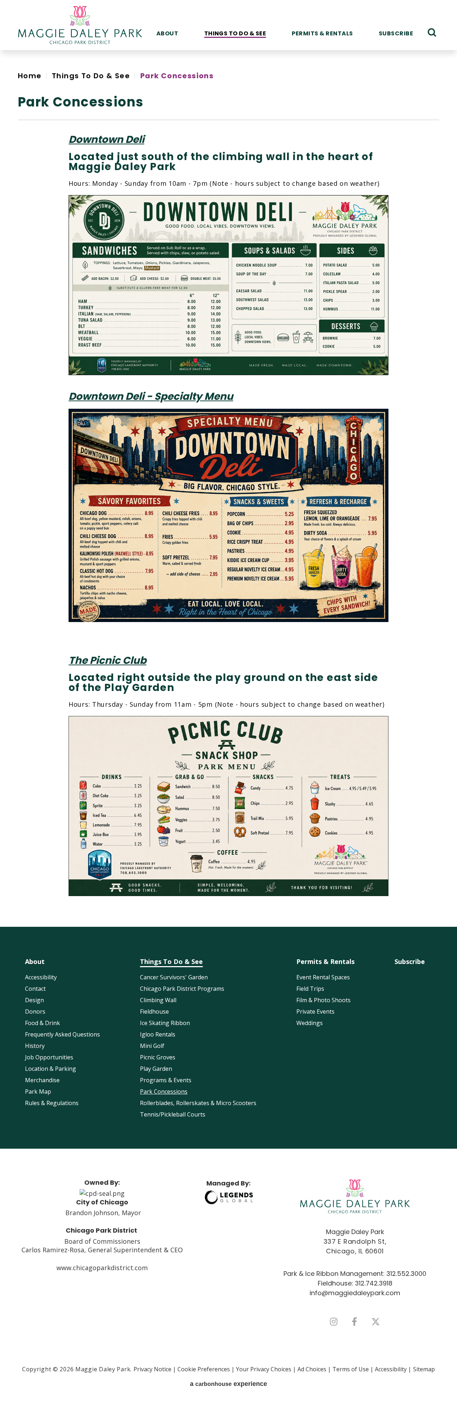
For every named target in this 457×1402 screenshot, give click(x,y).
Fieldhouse (154, 1011)
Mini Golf (152, 1046)
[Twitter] (375, 1321)
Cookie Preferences (203, 1369)
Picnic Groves (157, 1057)
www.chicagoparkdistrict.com (102, 1267)
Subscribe (396, 33)
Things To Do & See (235, 33)
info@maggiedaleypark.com (355, 1292)
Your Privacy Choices (263, 1369)
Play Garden (156, 1069)
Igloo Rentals (157, 1034)
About (167, 33)
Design (34, 1000)
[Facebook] (354, 1321)
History (35, 1046)
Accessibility (41, 977)
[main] (228, 488)
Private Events (315, 1011)
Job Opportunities (49, 1057)
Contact (35, 989)
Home (30, 76)
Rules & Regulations (52, 1103)
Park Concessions (163, 1091)
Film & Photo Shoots (323, 1000)
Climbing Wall (158, 1000)
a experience (228, 1383)
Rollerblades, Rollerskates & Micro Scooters (198, 1103)
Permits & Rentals (322, 33)
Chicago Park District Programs (182, 989)
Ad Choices (311, 1369)
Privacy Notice (152, 1369)
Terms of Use (350, 1369)
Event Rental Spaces (323, 977)
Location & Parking (50, 1069)
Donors (35, 1011)
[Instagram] (333, 1321)
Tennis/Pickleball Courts (172, 1114)
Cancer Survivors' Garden (174, 977)
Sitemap (424, 1369)
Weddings (309, 1023)
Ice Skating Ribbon (165, 1023)
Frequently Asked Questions (62, 1034)
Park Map (38, 1091)
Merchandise (42, 1080)
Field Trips (310, 989)
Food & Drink (42, 1023)
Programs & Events (165, 1080)
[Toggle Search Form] (432, 32)
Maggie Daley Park (80, 25)
